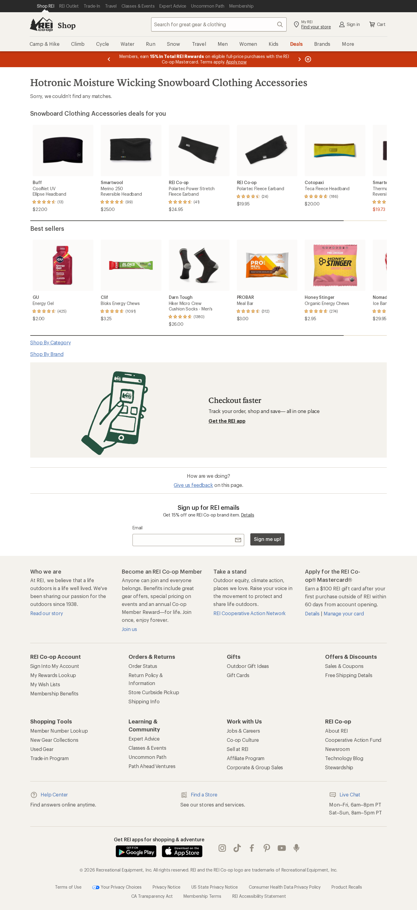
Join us (129, 629)
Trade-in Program (49, 758)
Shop (66, 25)
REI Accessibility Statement (259, 896)
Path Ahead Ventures (152, 766)
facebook (252, 848)
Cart (381, 24)
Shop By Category (50, 342)
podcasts (297, 848)
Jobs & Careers (243, 731)
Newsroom (337, 749)
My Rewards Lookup (53, 675)
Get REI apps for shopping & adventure (159, 839)
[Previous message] (109, 59)
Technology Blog (344, 758)
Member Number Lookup (59, 731)
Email (137, 527)
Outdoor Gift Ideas (248, 666)
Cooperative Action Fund (353, 740)
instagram (222, 848)
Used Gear (41, 749)
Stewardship (339, 767)
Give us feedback (193, 485)
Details (247, 514)
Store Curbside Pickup (154, 692)
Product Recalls (347, 886)
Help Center (54, 794)
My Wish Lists (45, 684)
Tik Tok (237, 848)
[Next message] (299, 59)
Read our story (46, 613)
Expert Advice (144, 738)
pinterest (267, 848)
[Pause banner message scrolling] (307, 59)
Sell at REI (237, 749)
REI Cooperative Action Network (249, 613)
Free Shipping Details (348, 675)
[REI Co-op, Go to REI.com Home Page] (41, 24)
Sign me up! (267, 539)
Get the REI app (227, 421)
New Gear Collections (54, 740)
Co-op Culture (243, 740)
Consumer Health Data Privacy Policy (285, 886)
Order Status (143, 666)
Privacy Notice (166, 886)
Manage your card (344, 613)
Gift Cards (238, 675)
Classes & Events (147, 748)
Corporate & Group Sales (255, 767)
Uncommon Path (147, 757)
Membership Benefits (54, 693)
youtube (282, 848)
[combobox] (219, 24)
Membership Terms (202, 896)
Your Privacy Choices (121, 886)
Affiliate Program (245, 758)
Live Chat (349, 794)
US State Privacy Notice (214, 886)
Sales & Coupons (344, 666)
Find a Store (204, 794)
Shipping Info (144, 701)
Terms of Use (68, 886)
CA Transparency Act (152, 896)
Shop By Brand (46, 354)
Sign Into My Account (54, 666)
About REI (336, 731)
